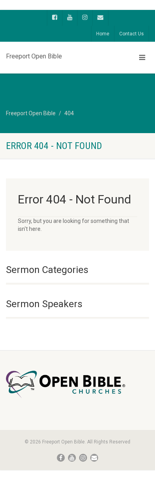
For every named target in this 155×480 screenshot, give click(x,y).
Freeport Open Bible (34, 54)
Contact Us (131, 34)
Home (102, 34)
